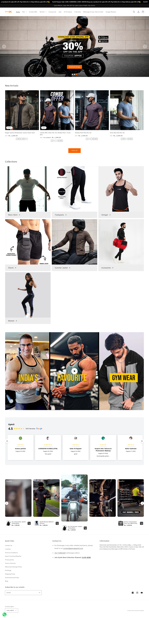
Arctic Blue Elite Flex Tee (117, 133)
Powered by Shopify (139, 610)
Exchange (8, 570)
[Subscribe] (39, 592)
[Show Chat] (5, 614)
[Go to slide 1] (72, 74)
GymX (132, 610)
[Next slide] (145, 47)
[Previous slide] (4, 47)
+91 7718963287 (60, 553)
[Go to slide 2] (74, 74)
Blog (6, 581)
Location (8, 549)
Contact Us (8, 545)
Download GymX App (12, 577)
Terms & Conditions (11, 553)
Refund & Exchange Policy (13, 567)
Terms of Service (10, 563)
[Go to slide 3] (76, 74)
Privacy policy (9, 560)
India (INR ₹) (10, 610)
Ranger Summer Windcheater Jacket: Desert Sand (20, 133)
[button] (24, 12)
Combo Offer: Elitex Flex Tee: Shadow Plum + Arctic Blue (55, 133)
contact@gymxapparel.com (73, 548)
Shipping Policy (10, 574)
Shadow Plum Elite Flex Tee (83, 133)
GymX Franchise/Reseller (13, 556)
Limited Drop (74, 67)
